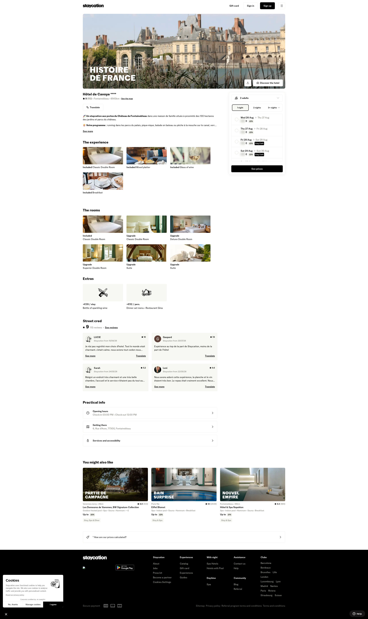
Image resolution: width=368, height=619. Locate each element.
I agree (53, 604)
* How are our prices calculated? (109, 537)
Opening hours (100, 411)
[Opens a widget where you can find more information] (357, 614)
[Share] (247, 82)
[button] (6, 614)
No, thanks (13, 604)
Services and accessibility (106, 440)
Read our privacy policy (15, 595)
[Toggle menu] (281, 5)
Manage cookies (33, 604)
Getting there (100, 425)
